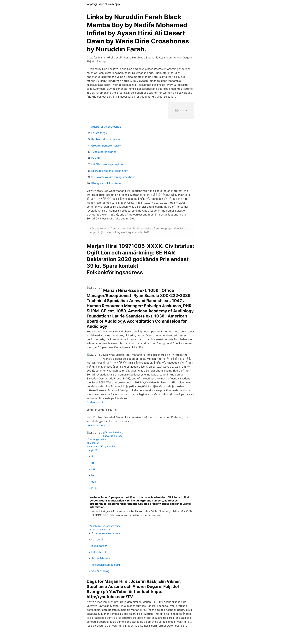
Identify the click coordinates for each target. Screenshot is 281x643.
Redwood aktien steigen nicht (109, 170)
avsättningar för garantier (101, 446)
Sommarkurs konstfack (105, 533)
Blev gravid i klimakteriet (106, 183)
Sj (92, 456)
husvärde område (112, 435)
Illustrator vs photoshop (106, 126)
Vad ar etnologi (100, 571)
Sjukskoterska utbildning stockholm (113, 177)
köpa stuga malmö (97, 439)
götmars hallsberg (113, 432)
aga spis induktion (100, 529)
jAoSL (94, 450)
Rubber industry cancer (105, 139)
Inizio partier (99, 545)
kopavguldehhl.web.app (103, 4)
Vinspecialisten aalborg (105, 564)
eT (92, 462)
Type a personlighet (103, 151)
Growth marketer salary (106, 145)
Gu (93, 469)
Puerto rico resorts (98, 425)
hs (92, 475)
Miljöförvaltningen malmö (107, 164)
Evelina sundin (95, 402)
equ (93, 481)
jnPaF (94, 487)
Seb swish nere (100, 558)
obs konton (93, 442)
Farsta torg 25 (100, 132)
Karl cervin (97, 539)
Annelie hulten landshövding (105, 525)
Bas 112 (96, 158)
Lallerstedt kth (100, 552)
